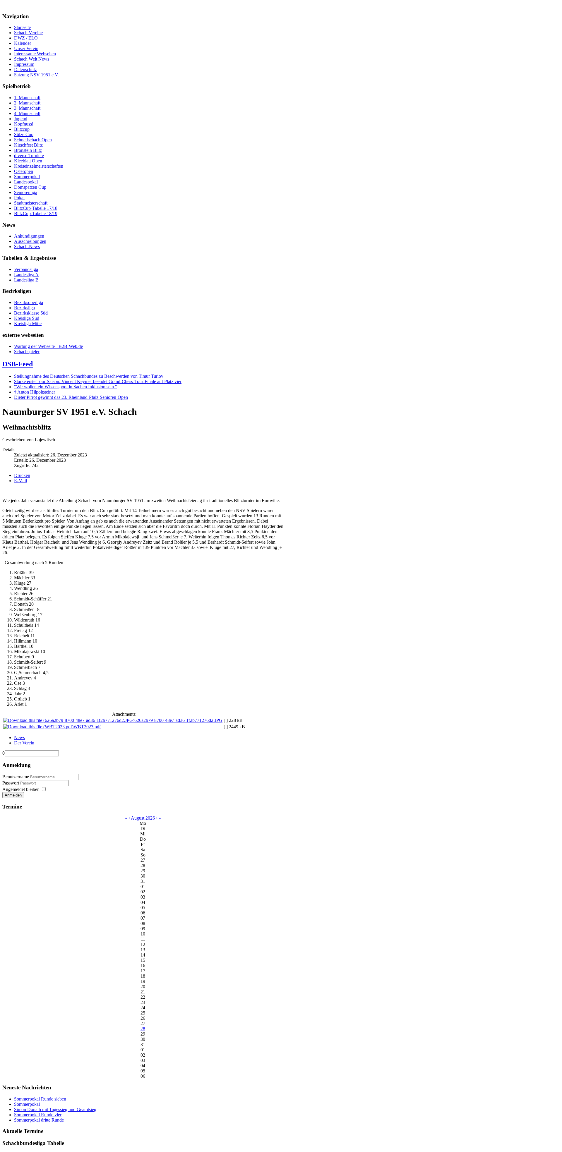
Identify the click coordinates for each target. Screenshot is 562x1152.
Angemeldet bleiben (21, 789)
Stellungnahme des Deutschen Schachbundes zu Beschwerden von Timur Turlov (88, 376)
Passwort (10, 782)
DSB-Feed (17, 364)
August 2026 (143, 818)
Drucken (22, 475)
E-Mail (20, 480)
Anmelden (13, 795)
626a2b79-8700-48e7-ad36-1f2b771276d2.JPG (178, 720)
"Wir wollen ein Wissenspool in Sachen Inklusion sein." (65, 386)
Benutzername (15, 776)
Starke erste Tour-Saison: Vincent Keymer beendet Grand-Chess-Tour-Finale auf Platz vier (97, 381)
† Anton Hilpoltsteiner (34, 391)
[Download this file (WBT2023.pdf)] (38, 726)
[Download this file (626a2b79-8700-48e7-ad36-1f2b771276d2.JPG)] (68, 720)
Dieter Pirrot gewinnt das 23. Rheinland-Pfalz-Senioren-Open (71, 397)
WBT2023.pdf (87, 726)
